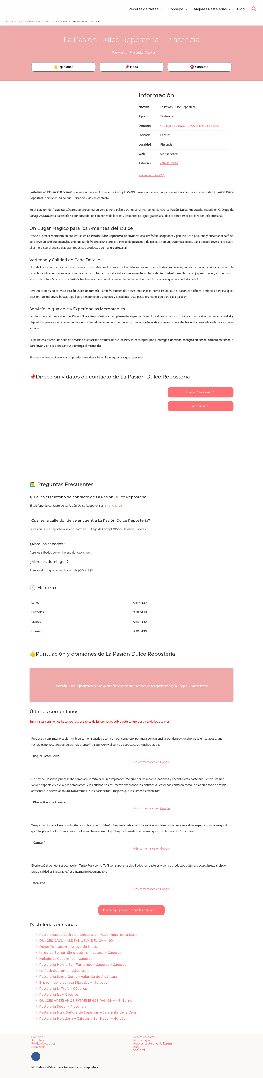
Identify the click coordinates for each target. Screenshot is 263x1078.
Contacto (37, 1037)
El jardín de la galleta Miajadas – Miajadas (73, 983)
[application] (160, 9)
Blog (136, 1046)
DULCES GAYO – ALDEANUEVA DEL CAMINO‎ (76, 941)
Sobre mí (139, 1050)
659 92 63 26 (113, 505)
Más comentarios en (151, 762)
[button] (254, 10)
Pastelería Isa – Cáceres (59, 995)
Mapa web (38, 1046)
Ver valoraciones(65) (152, 175)
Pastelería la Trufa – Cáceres (63, 989)
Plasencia (136, 52)
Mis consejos (141, 1040)
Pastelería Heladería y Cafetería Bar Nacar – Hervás (82, 1019)
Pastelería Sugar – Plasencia (62, 1007)
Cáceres (150, 52)
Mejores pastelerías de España (152, 1043)
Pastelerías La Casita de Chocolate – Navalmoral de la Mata (88, 935)
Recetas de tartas (144, 1037)
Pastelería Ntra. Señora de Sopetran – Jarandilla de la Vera (87, 1012)
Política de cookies (43, 1043)
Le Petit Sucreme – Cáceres (62, 971)
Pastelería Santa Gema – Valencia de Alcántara (78, 977)
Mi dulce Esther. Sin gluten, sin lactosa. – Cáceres (80, 953)
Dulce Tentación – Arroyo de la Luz (68, 947)
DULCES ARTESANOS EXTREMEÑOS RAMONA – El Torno (85, 1001)
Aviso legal (38, 1040)
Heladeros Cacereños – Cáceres (65, 959)
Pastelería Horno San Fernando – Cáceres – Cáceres (82, 965)
